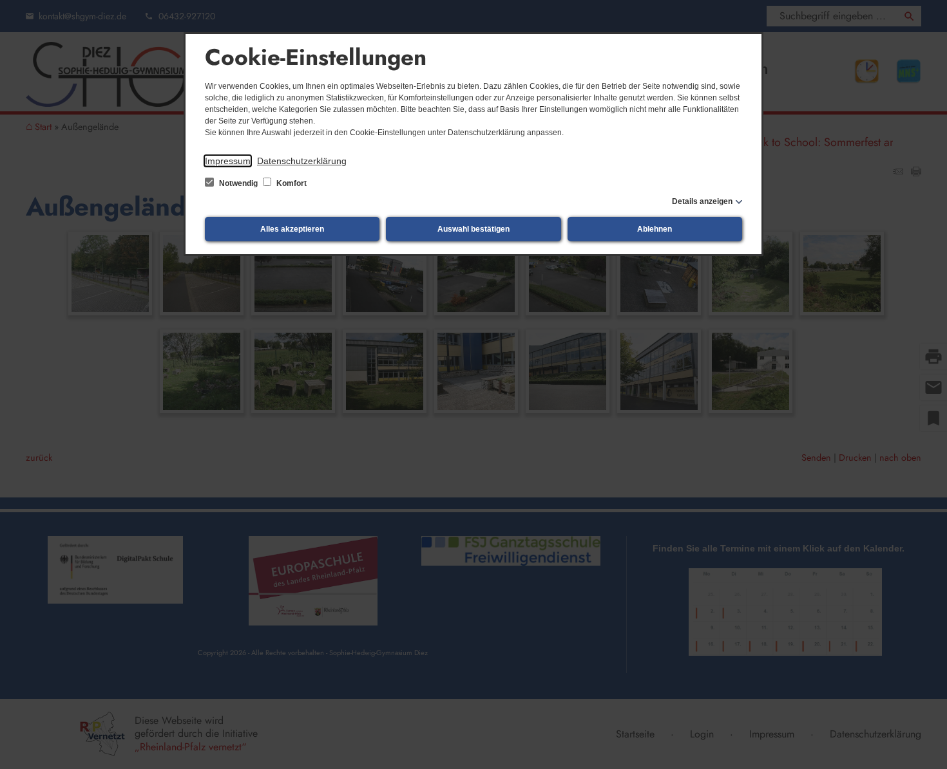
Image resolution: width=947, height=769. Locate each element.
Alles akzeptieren (292, 229)
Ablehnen (654, 229)
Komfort (290, 183)
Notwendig (238, 183)
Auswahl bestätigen (473, 229)
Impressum (228, 161)
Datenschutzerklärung (302, 161)
